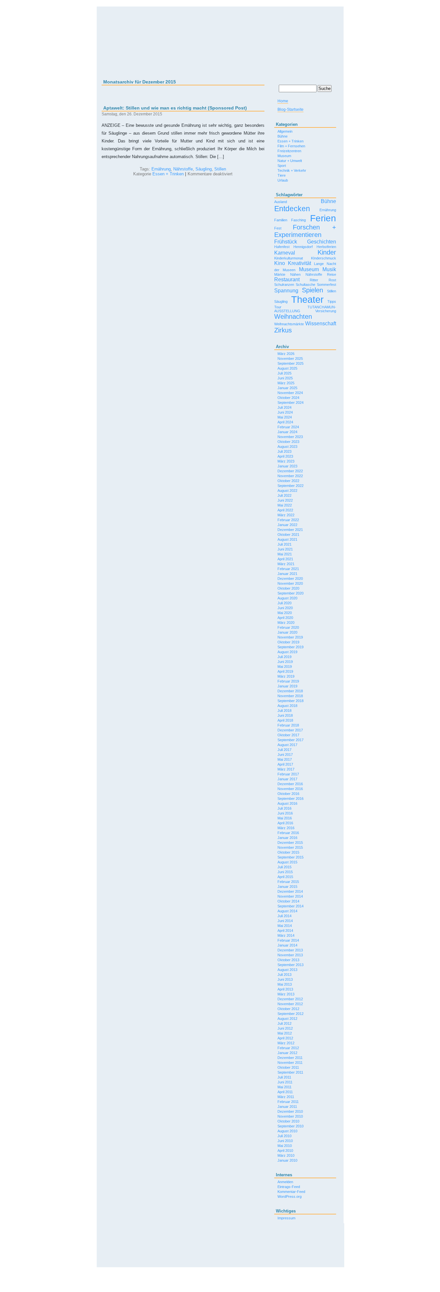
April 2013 (285, 989)
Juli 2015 (284, 867)
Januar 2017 (287, 779)
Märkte (279, 274)
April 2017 (285, 764)
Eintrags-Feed (288, 1187)
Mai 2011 (284, 1087)
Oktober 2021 (288, 534)
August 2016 (287, 803)
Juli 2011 (284, 1077)
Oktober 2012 (288, 1009)
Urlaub (282, 180)
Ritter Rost (323, 280)
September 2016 (290, 798)
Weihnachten (293, 316)
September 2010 (290, 1126)
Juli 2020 (284, 603)
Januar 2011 (287, 1106)
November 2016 (290, 789)
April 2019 (285, 671)
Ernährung (161, 169)
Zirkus (283, 330)
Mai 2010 (284, 1146)
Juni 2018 (285, 715)
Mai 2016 (284, 818)
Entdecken (292, 208)
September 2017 (290, 740)
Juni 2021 (285, 549)
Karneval (284, 253)
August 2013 (287, 970)
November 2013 (290, 955)
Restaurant (287, 279)
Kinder (327, 252)
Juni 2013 (285, 979)
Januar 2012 (287, 1053)
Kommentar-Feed (291, 1192)
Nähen (295, 274)
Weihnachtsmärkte (289, 324)
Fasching (298, 220)
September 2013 (290, 965)
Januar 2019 (287, 686)
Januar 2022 (287, 525)
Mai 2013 (284, 984)
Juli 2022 (284, 495)
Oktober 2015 (288, 852)
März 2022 (285, 515)
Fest (277, 228)
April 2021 (285, 559)
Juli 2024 (284, 407)
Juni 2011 (284, 1082)
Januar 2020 (287, 632)
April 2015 (285, 877)
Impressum (286, 1218)
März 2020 (285, 622)
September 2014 (290, 906)
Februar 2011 (288, 1102)
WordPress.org (289, 1196)
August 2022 (287, 490)
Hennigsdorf (303, 247)
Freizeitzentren (289, 151)
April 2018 (285, 720)
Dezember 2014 (290, 891)
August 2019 (287, 652)
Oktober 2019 (288, 642)
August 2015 (287, 862)
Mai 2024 (284, 417)
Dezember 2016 (290, 784)
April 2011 (285, 1092)
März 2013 (285, 994)
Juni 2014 (285, 921)
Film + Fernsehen (291, 146)
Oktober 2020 (288, 588)
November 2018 (290, 696)
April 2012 (285, 1038)
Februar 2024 (288, 427)
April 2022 (285, 510)
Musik (329, 269)
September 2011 (290, 1072)
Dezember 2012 (290, 999)
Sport (281, 166)
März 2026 (285, 354)
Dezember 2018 (290, 691)
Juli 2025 (284, 373)
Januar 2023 (287, 466)
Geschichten (321, 241)
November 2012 (290, 1004)
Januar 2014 (287, 945)
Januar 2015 (287, 886)
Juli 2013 (284, 974)
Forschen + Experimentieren (305, 231)
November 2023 (290, 437)
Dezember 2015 (290, 842)
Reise (331, 274)
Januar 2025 (287, 388)
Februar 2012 (288, 1048)
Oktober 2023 (288, 442)
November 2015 (290, 847)
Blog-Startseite (290, 109)
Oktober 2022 (288, 481)
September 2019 (290, 647)
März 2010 (285, 1155)
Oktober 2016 (288, 794)
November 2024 (290, 393)
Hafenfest (282, 247)
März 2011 (285, 1097)
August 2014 (287, 911)
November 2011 (290, 1062)
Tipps (331, 301)
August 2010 (287, 1131)
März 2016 (285, 828)
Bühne (282, 136)
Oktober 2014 (288, 901)
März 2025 (285, 383)
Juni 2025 (285, 378)
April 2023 (285, 456)
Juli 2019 (284, 657)
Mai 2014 (284, 926)
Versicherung (325, 311)
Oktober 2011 (288, 1067)
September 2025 (290, 363)
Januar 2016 (287, 838)
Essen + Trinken (168, 173)
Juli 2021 (284, 544)
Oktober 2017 (288, 735)
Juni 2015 (285, 872)
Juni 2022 (285, 500)
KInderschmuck (323, 258)
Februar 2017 (288, 774)
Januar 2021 (287, 574)
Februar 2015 (288, 882)
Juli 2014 (284, 916)
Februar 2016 (288, 833)
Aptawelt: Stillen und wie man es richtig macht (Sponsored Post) (175, 107)
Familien (280, 220)
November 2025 (290, 358)
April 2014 (285, 930)
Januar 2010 (287, 1160)
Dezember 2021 (290, 530)
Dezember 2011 (290, 1058)
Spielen (312, 290)
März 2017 (285, 769)
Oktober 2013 (288, 960)
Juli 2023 (284, 451)
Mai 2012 (284, 1033)
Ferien (323, 218)
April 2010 (285, 1151)
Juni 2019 (285, 662)
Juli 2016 (284, 808)
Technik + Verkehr (291, 170)
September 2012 (290, 1014)
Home (282, 101)
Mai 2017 (284, 759)
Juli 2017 (284, 750)
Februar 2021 (288, 569)
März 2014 (285, 935)
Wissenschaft (320, 323)
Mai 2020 (284, 613)
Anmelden (285, 1182)
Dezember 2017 (290, 730)
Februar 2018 (288, 725)
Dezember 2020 (290, 578)
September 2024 (290, 402)
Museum (284, 156)
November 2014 (290, 896)
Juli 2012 (284, 1023)
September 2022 (290, 486)
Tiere (281, 175)
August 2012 (287, 1018)
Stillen (220, 169)
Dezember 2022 (290, 471)
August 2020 (287, 598)
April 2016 (285, 823)
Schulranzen (284, 284)
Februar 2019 (288, 681)
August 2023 (287, 446)
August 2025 (287, 368)
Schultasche (305, 284)
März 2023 (285, 461)
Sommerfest (326, 284)
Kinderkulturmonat (288, 258)
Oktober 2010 (288, 1121)
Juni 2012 (285, 1028)
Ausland (280, 202)
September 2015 (290, 857)
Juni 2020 (285, 608)
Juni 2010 (285, 1141)
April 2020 (285, 618)
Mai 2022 (284, 505)
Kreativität (299, 263)
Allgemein (284, 131)
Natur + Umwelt (289, 161)
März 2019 (285, 676)
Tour (277, 307)
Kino (279, 263)
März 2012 (285, 1043)
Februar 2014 (288, 940)
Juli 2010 (284, 1136)
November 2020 (290, 583)
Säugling (203, 169)
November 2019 (290, 637)
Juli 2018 (284, 710)
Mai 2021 (284, 554)
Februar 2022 (288, 520)
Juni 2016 (285, 813)
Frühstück (285, 241)
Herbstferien (326, 247)
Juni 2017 (285, 754)
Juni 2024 (285, 412)
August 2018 (287, 706)
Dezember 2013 (290, 950)
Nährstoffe (183, 169)
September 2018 (290, 701)
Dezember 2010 (290, 1111)
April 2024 (285, 422)
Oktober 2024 (288, 398)
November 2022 (290, 476)
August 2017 (287, 745)
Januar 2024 (287, 432)
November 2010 (290, 1116)
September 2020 (290, 593)
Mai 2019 (284, 666)
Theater (307, 299)
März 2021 (285, 564)
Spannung (286, 290)
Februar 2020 (288, 627)
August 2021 (287, 539)
